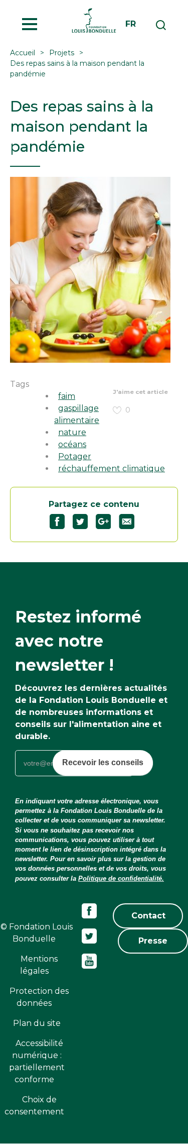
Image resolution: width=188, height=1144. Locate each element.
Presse (152, 941)
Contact (148, 915)
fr (130, 24)
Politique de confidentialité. (121, 878)
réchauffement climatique (111, 468)
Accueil (22, 52)
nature (72, 432)
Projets (61, 52)
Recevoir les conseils (102, 762)
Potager (74, 456)
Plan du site (37, 1023)
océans (72, 444)
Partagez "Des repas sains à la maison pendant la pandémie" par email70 (130, 521)
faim (66, 396)
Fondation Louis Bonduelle (94, 20)
